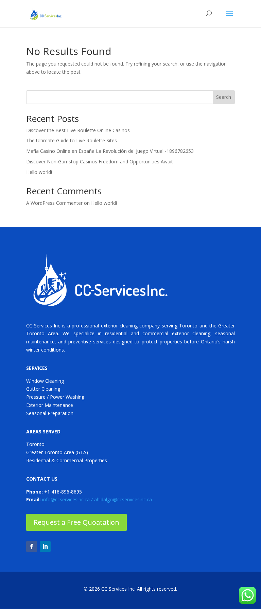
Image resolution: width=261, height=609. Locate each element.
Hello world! (39, 172)
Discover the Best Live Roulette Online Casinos (78, 130)
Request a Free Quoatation (76, 522)
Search (223, 97)
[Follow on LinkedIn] (45, 546)
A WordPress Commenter (54, 203)
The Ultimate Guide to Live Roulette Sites (71, 140)
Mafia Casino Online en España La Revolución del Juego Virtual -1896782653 (110, 151)
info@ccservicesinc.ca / (68, 499)
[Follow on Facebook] (31, 546)
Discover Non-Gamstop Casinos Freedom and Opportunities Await (99, 161)
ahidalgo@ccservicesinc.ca (123, 499)
